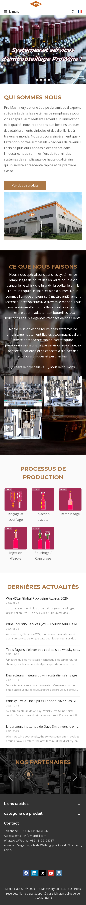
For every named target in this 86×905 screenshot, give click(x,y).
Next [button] (75, 777)
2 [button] (43, 784)
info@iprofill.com (35, 836)
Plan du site (26, 893)
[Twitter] (42, 873)
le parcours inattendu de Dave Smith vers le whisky (44, 726)
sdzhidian (58, 893)
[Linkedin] (34, 873)
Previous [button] (11, 777)
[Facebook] (26, 873)
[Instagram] (59, 873)
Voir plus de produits (25, 185)
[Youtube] (51, 873)
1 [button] (37, 784)
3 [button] (49, 784)
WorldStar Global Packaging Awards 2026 (37, 598)
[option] (28, 774)
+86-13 (34, 840)
